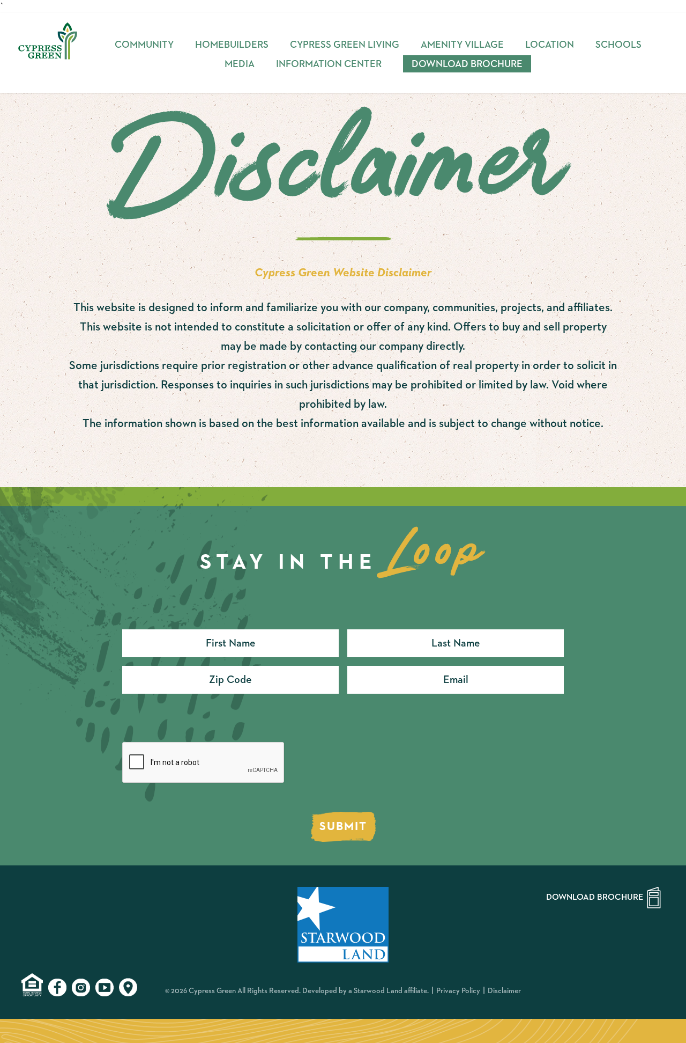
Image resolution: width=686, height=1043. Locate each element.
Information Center (329, 64)
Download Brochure (467, 64)
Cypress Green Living (344, 45)
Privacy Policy (458, 991)
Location (549, 45)
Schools (618, 45)
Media (240, 64)
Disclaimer (504, 991)
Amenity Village (462, 45)
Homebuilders (232, 45)
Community (144, 45)
